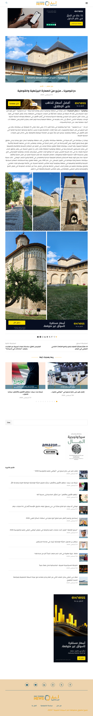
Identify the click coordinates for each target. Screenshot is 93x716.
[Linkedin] (44, 685)
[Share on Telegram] (40, 336)
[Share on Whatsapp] (42, 336)
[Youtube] (36, 685)
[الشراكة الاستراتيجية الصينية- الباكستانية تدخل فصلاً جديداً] (83, 569)
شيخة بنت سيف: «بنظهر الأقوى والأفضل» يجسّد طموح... (25, 393)
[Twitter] (61, 685)
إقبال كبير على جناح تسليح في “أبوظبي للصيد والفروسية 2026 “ (56, 471)
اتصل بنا (34, 705)
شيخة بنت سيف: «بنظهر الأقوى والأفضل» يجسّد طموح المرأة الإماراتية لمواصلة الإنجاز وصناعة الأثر (44, 482)
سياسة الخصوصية (47, 705)
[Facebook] (70, 685)
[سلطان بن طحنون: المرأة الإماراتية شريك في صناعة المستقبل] (83, 545)
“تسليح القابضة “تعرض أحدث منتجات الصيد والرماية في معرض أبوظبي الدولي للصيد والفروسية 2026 (44, 530)
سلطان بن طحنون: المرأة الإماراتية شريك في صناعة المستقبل (57, 541)
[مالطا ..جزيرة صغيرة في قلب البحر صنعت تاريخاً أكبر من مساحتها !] (83, 557)
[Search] (6, 3)
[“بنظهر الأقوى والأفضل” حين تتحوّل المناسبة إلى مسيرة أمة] (83, 498)
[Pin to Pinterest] (47, 336)
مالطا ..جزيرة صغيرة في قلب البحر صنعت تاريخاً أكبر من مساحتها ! (56, 553)
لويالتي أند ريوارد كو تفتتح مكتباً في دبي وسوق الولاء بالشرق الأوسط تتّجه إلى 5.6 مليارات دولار (45, 506)
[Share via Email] (38, 336)
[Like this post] (54, 336)
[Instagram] (53, 685)
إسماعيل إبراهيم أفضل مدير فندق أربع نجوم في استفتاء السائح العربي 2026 (52, 518)
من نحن (58, 705)
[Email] (27, 685)
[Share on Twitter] (49, 336)
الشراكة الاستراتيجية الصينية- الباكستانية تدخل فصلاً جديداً (58, 565)
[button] (8, 382)
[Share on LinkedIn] (45, 336)
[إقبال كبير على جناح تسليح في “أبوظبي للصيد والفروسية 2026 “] (68, 375)
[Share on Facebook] (51, 336)
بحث (8, 422)
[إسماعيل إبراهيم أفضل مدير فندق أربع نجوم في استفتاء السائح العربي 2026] (83, 522)
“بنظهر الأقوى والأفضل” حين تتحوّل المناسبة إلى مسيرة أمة (57, 494)
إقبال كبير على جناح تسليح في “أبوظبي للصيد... (67, 391)
